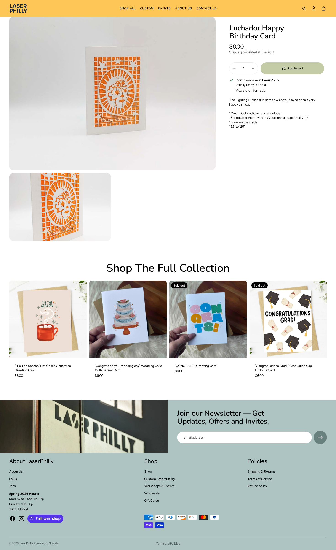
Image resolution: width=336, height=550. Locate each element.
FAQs (13, 479)
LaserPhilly (26, 543)
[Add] (79, 351)
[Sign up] (320, 437)
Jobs (12, 486)
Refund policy (257, 486)
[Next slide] (160, 319)
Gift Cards (151, 501)
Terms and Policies (168, 543)
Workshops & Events (159, 486)
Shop (148, 471)
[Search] (304, 8)
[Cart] (324, 8)
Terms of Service (260, 479)
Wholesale (152, 493)
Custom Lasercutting (159, 479)
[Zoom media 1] (112, 93)
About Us (16, 471)
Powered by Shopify (46, 543)
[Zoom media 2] (60, 207)
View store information (251, 90)
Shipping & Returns (261, 471)
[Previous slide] (96, 319)
